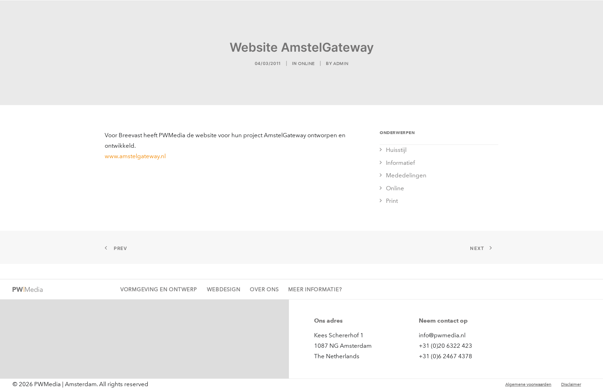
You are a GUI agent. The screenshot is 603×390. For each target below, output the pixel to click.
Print (392, 200)
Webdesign (320, 12)
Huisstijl (396, 149)
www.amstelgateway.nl (135, 156)
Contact (557, 12)
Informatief (400, 162)
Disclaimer (571, 384)
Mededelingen (406, 175)
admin (340, 63)
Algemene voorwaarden (528, 384)
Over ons (525, 12)
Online (306, 63)
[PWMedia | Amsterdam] (47, 12)
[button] (587, 13)
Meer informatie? (315, 289)
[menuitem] (267, 13)
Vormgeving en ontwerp (267, 12)
